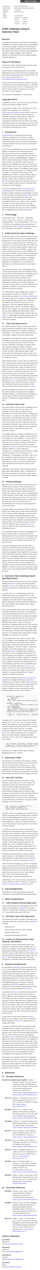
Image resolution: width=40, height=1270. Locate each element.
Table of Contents (30, 1)
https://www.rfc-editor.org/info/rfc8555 (25, 1172)
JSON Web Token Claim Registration (20, 916)
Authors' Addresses (11, 1236)
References (10, 1072)
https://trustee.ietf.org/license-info (12, 112)
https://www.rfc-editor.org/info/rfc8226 (25, 1199)
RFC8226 (25, 195)
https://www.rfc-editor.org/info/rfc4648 (25, 1127)
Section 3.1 (31, 951)
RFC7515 (9, 586)
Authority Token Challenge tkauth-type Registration (19, 577)
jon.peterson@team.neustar (14, 1244)
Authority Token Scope (15, 404)
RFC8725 (28, 988)
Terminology (10, 214)
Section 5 (32, 386)
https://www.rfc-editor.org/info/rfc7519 (25, 1146)
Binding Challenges (13, 481)
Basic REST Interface (14, 777)
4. (3, 576)
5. (3, 757)
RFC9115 (5, 733)
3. (3, 233)
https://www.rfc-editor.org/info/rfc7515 (25, 1137)
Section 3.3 (13, 380)
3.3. (3, 481)
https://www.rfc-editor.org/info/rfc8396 (25, 1215)
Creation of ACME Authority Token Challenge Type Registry (18, 940)
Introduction (10, 132)
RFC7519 (5, 181)
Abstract (6, 39)
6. (3, 889)
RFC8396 (28, 210)
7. (3, 899)
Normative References (15, 1076)
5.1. (3, 777)
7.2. (3, 916)
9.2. (3, 1187)
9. (3, 1072)
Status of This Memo (11, 62)
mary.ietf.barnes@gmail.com (14, 1251)
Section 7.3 (5, 315)
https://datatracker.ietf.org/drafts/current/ (14, 79)
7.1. (3, 903)
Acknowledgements (14, 889)
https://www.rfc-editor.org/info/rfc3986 (25, 1118)
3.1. (3, 323)
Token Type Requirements (16, 323)
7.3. (3, 939)
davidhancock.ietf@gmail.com (15, 1259)
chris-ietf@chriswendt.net (13, 1267)
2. (3, 214)
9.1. (3, 1076)
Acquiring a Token (13, 757)
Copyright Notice (9, 99)
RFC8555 (9, 135)
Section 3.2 (29, 524)
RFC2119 (17, 226)
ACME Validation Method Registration (21, 903)
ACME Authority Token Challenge (19, 233)
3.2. (3, 404)
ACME (4, 135)
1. (3, 132)
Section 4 (32, 860)
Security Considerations (15, 964)
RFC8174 (24, 226)
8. (3, 964)
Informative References (15, 1187)
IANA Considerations (14, 899)
